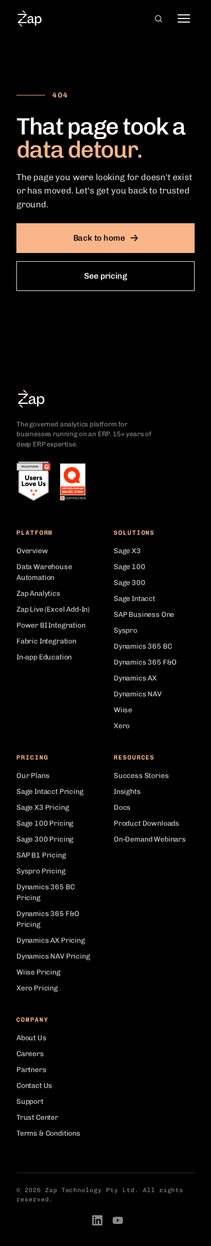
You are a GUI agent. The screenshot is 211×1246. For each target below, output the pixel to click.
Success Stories (141, 775)
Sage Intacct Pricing (49, 791)
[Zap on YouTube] (118, 1220)
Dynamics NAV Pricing (53, 956)
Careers (30, 1053)
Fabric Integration (46, 641)
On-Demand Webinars (150, 839)
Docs (122, 807)
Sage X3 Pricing (42, 807)
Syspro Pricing (41, 871)
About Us (31, 1038)
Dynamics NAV (138, 694)
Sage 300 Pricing (44, 839)
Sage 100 (129, 566)
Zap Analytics (38, 593)
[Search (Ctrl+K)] (158, 18)
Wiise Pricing (38, 972)
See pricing (105, 276)
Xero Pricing (37, 988)
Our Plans (32, 775)
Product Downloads (146, 823)
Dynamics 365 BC (143, 646)
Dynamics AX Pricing (50, 940)
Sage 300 (129, 582)
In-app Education (44, 657)
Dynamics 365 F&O (145, 662)
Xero (122, 726)
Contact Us (34, 1085)
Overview (32, 551)
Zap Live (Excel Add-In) (53, 609)
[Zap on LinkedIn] (97, 1220)
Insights (127, 791)
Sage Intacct (134, 598)
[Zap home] (29, 18)
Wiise (123, 710)
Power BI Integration (51, 625)
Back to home (99, 238)
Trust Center (37, 1117)
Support (30, 1101)
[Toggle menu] (184, 18)
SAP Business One (144, 614)
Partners (31, 1069)
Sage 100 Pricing (44, 823)
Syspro (125, 630)
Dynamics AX (135, 678)
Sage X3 (127, 551)
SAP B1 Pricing (41, 855)
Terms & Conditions (48, 1133)
